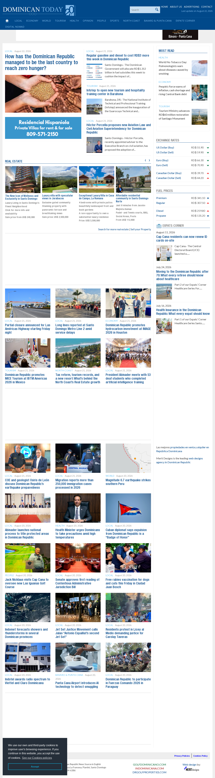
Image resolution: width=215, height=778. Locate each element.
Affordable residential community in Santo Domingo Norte (132, 199)
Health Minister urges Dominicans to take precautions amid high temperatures (77, 534)
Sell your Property (141, 229)
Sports (114, 20)
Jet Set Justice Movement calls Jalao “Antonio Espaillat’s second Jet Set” (77, 633)
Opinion (88, 20)
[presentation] (145, 159)
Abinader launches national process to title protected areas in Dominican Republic (27, 534)
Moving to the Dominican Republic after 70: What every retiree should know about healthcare (182, 275)
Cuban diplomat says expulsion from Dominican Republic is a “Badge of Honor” (126, 534)
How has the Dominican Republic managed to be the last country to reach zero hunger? (41, 62)
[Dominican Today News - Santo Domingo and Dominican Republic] (39, 10)
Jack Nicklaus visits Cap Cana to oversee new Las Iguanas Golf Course (27, 583)
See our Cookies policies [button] (37, 757)
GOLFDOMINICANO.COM (149, 764)
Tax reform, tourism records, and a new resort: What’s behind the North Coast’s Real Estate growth (77, 379)
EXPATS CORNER (173, 225)
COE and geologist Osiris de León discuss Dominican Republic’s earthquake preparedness (27, 484)
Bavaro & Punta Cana (158, 20)
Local (18, 20)
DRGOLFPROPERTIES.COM (149, 772)
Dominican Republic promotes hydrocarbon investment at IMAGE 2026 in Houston (128, 329)
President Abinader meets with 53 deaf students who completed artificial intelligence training (128, 379)
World (46, 20)
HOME (164, 6)
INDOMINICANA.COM (149, 768)
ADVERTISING (191, 6)
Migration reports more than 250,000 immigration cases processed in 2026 (74, 484)
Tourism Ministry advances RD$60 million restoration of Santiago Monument (174, 114)
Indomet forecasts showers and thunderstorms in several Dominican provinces (26, 633)
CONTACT (206, 6)
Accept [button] (35, 766)
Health (74, 20)
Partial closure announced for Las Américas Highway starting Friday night (27, 329)
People (101, 20)
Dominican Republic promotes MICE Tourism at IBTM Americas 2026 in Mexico (26, 379)
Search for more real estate (113, 229)
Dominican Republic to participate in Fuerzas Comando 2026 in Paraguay (128, 683)
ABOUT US (176, 6)
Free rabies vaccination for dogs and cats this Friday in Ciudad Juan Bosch (127, 583)
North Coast (131, 20)
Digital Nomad (14, 26)
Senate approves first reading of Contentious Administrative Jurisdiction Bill (77, 583)
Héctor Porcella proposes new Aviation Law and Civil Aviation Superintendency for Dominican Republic (119, 129)
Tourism (60, 20)
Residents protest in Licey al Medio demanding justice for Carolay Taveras (125, 633)
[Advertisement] (78, 32)
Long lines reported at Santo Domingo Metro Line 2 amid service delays (74, 329)
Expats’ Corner (185, 20)
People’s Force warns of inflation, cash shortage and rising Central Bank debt (174, 90)
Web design (189, 764)
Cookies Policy (200, 756)
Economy (32, 20)
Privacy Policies (182, 756)
